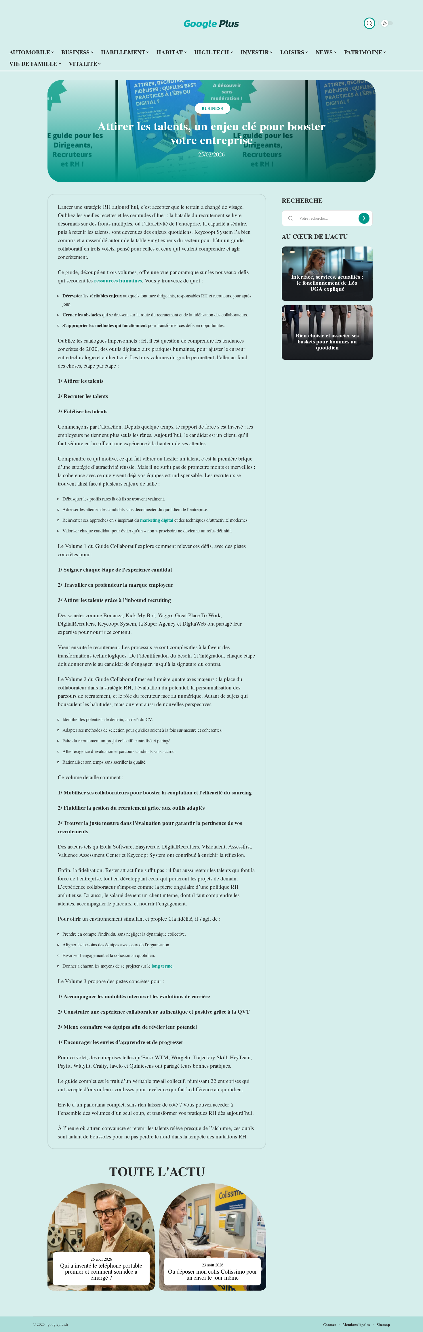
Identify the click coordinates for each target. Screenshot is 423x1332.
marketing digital (156, 520)
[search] (369, 23)
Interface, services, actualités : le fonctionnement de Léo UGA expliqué (327, 283)
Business (212, 108)
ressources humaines (118, 280)
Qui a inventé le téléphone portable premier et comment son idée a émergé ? (101, 1271)
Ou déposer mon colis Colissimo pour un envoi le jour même (212, 1274)
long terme (162, 965)
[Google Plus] (211, 23)
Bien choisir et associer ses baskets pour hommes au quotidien (327, 341)
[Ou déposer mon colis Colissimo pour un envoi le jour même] (212, 1237)
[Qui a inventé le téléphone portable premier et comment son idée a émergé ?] (101, 1237)
